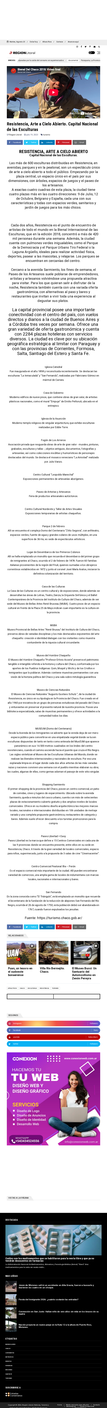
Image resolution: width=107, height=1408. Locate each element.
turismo (46, 135)
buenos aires (10, 1344)
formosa (8, 1365)
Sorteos (59, 42)
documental (49, 60)
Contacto (96, 1405)
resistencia (44, 988)
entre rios (9, 1357)
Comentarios (15, 1395)
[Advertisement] (53, 19)
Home (59, 1405)
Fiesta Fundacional (87, 1406)
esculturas (32, 988)
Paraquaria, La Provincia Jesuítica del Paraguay (76, 60)
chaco (22, 988)
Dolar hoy (34, 42)
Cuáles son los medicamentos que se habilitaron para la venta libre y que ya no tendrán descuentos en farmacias (49, 1259)
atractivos (12, 988)
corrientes (9, 1353)
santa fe (8, 1374)
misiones (8, 1370)
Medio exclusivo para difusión (77, 1405)
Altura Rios (47, 42)
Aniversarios (71, 1406)
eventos (8, 1361)
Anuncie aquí (73, 42)
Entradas (13, 1393)
